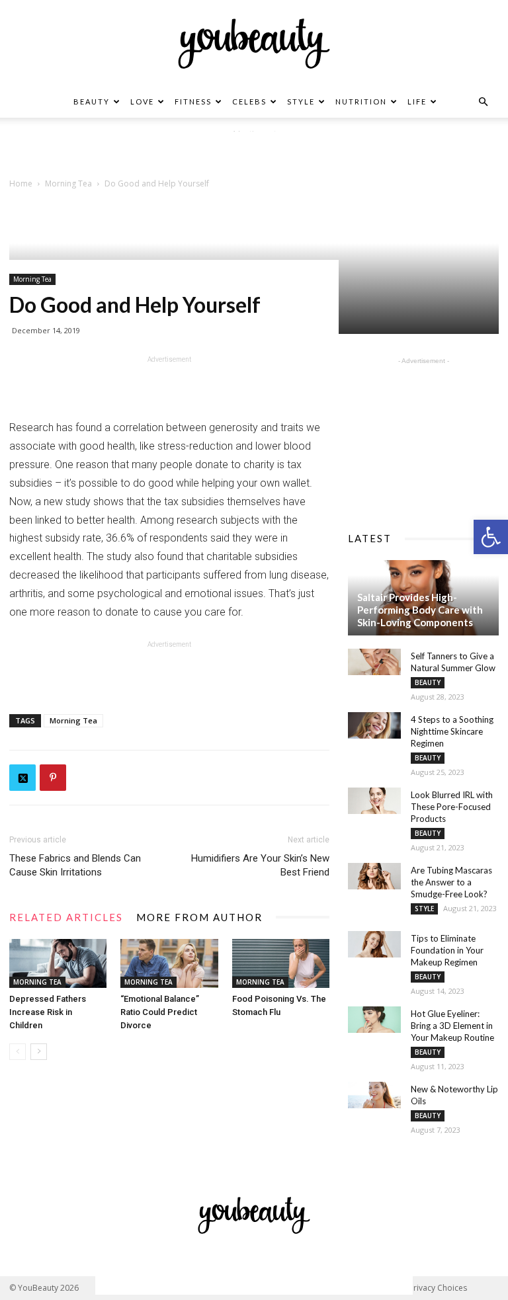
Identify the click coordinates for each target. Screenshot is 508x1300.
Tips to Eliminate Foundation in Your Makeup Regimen (447, 950)
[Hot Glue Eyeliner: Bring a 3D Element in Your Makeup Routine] (374, 1019)
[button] (491, 537)
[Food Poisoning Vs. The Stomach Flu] (280, 963)
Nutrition (361, 101)
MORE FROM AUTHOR (199, 917)
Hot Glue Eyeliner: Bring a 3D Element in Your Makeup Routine (452, 1025)
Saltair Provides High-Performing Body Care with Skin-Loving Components (420, 609)
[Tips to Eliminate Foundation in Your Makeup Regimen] (374, 944)
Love (142, 101)
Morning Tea (32, 279)
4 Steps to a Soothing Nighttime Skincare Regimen (452, 731)
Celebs (249, 101)
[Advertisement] (254, 151)
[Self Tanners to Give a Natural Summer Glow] (374, 662)
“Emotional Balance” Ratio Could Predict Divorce (159, 1012)
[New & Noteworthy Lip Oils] (374, 1095)
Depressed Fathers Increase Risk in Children (47, 1012)
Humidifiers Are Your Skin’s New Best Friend (260, 865)
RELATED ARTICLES (66, 917)
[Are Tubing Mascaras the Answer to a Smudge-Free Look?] (374, 876)
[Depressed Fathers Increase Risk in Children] (57, 963)
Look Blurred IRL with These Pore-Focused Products (452, 807)
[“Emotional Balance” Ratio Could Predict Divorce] (169, 963)
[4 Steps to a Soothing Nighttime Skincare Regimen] (374, 725)
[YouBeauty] (254, 44)
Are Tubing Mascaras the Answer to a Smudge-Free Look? (451, 882)
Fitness (193, 101)
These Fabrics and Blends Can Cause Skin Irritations (75, 865)
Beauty (91, 101)
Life (417, 101)
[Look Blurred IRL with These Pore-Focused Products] (374, 801)
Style (301, 101)
